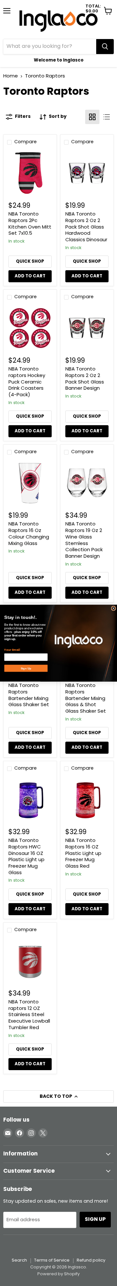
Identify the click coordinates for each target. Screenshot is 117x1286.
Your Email (12, 650)
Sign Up (26, 668)
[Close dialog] (113, 608)
